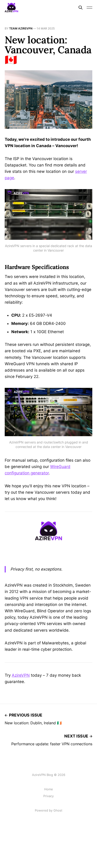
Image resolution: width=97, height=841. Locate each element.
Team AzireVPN (20, 28)
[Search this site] (80, 7)
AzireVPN (21, 675)
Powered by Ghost (48, 810)
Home (48, 789)
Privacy (48, 796)
